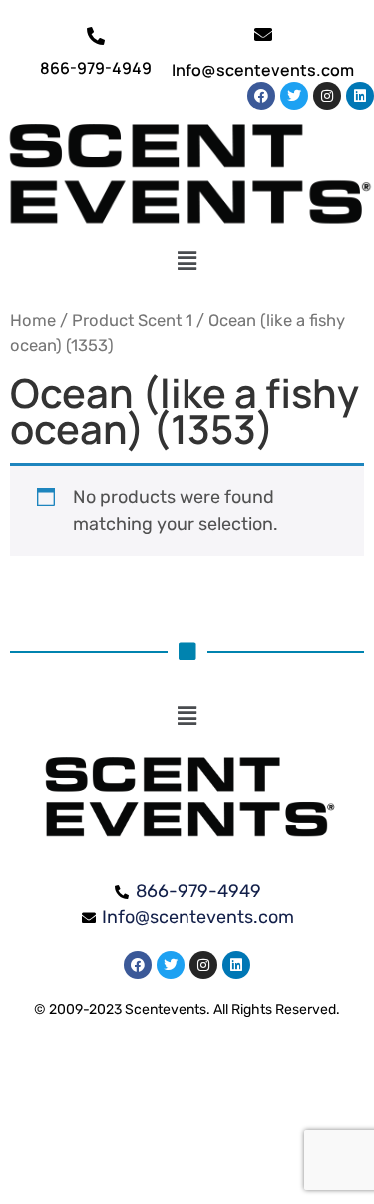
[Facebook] (261, 96)
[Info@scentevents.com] (263, 34)
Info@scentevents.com (263, 70)
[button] (187, 261)
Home (33, 320)
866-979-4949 (96, 68)
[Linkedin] (360, 96)
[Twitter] (294, 96)
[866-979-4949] (96, 36)
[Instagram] (327, 96)
